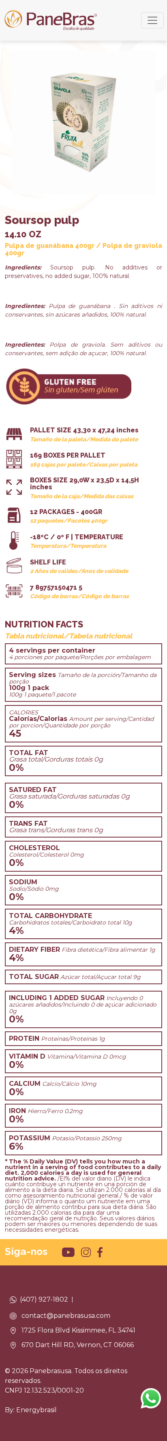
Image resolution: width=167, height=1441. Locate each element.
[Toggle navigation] (152, 20)
